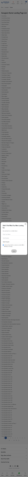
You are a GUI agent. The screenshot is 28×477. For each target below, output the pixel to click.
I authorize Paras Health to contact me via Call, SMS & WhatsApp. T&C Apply (14, 245)
